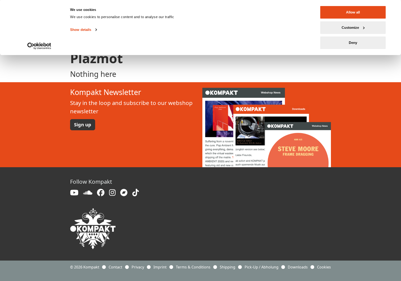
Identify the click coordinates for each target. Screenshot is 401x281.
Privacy (138, 267)
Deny (353, 43)
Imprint (160, 267)
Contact (115, 267)
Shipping (227, 267)
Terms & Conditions (193, 267)
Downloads (298, 267)
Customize (350, 27)
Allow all (353, 12)
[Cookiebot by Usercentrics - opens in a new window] (39, 45)
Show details (80, 30)
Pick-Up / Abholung (261, 267)
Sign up (82, 124)
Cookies (324, 267)
